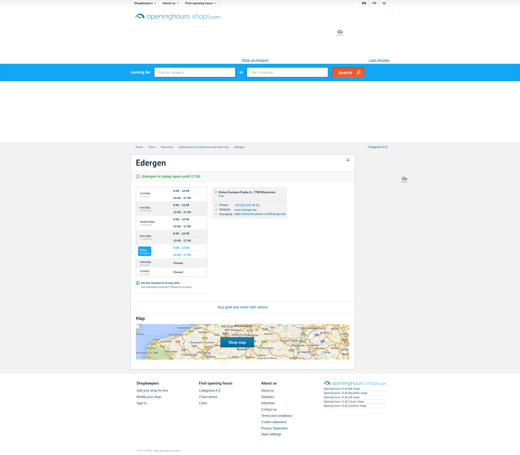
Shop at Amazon (255, 60)
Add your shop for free (152, 390)
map (221, 195)
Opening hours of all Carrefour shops (345, 405)
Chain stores (208, 397)
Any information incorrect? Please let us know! (166, 287)
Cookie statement (273, 422)
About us (267, 390)
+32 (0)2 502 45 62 (246, 205)
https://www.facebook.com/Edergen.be (260, 214)
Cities (203, 403)
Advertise (268, 403)
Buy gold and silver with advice (243, 307)
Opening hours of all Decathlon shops (346, 392)
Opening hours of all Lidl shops (342, 397)
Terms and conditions (276, 415)
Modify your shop (148, 397)
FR (374, 3)
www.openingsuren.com (167, 450)
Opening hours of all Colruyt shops (344, 401)
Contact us (269, 409)
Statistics (267, 397)
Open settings (271, 434)
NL (384, 3)
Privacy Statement (274, 428)
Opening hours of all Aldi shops (342, 388)
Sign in (141, 403)
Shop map (237, 342)
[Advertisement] (260, 111)
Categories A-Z (378, 147)
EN (364, 3)
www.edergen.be (245, 209)
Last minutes (379, 60)
